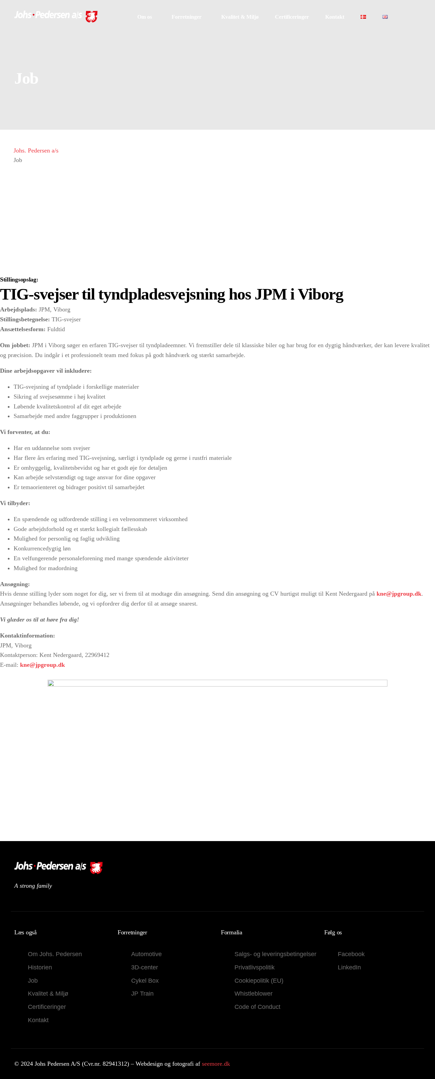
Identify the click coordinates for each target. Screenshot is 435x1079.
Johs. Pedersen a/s (36, 150)
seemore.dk (216, 1063)
